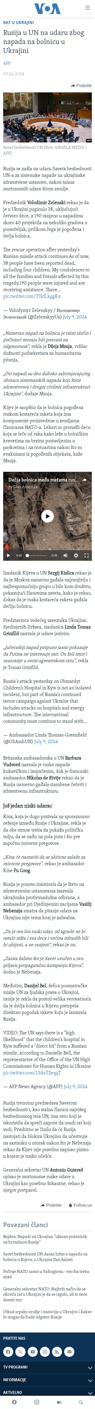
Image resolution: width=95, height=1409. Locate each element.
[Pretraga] (81, 1402)
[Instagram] (36, 1402)
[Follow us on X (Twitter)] (20, 1352)
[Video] (59, 1402)
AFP (7, 63)
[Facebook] (14, 1402)
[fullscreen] (86, 555)
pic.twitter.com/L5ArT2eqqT (32, 1073)
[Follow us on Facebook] (8, 1352)
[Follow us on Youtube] (33, 1352)
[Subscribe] (69, 1352)
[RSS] (57, 1352)
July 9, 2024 (75, 317)
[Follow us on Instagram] (45, 1352)
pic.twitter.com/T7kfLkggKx (32, 296)
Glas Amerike (25, 487)
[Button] (81, 85)
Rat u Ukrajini (18, 23)
